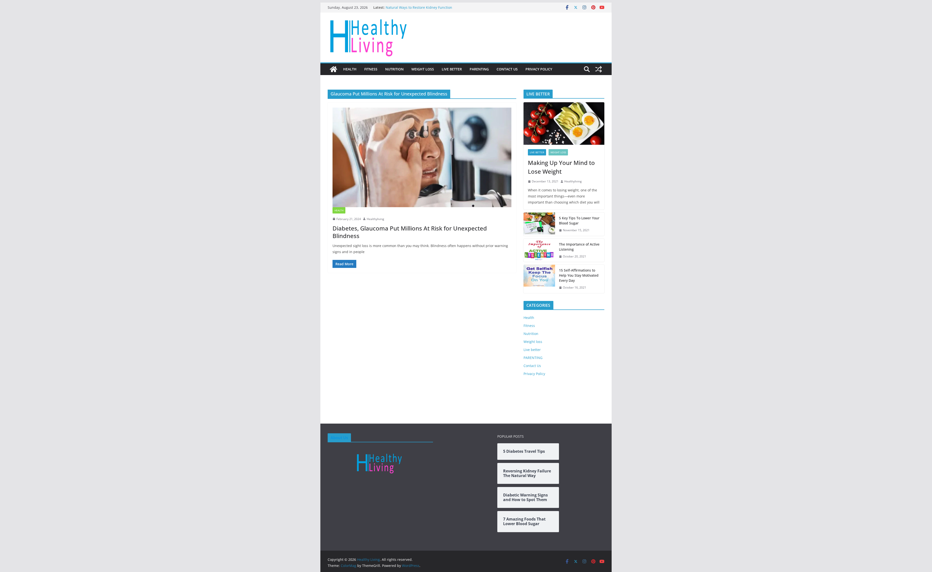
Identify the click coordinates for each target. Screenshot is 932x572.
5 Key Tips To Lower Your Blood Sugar (579, 220)
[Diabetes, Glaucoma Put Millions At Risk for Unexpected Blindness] (422, 157)
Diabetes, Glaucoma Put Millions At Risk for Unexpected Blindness (410, 232)
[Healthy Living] (333, 69)
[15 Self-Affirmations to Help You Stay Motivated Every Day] (539, 279)
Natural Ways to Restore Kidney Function (419, 7)
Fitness (370, 69)
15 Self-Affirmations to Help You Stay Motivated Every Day (579, 275)
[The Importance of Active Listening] (539, 250)
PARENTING (479, 69)
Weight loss (422, 69)
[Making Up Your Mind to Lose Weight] (564, 123)
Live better (452, 69)
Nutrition (394, 69)
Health (350, 69)
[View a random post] (598, 69)
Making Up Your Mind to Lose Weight (561, 167)
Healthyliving (375, 219)
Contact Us (507, 69)
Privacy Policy (538, 69)
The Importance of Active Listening (579, 247)
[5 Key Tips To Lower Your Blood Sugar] (539, 224)
